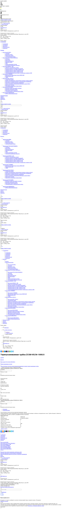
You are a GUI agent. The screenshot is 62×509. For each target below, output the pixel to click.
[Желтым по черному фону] (0, 8)
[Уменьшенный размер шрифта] (1, 2)
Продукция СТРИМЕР (8, 74)
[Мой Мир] (4, 351)
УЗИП (6, 77)
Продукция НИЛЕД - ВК (8, 66)
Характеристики (6, 410)
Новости (2, 98)
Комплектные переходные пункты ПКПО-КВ (14, 75)
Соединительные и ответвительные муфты (14, 91)
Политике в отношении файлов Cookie (36, 505)
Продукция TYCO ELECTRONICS (10, 57)
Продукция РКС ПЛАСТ (8, 78)
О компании (3, 41)
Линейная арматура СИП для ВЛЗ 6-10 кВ (14, 70)
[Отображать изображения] (1, 12)
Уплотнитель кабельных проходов (12, 65)
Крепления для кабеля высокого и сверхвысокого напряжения (18, 81)
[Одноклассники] (3, 351)
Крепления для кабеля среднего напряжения (14, 82)
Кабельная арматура (9, 61)
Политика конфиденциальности (7, 487)
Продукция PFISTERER (8, 87)
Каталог (2, 50)
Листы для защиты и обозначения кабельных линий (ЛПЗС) (17, 83)
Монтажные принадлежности (11, 90)
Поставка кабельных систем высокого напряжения (10, 453)
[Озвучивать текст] (1, 16)
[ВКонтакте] (1, 351)
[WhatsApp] (9, 351)
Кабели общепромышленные (11, 93)
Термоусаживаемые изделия (11, 64)
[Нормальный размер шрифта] (1, 3)
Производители (4, 95)
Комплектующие (8, 62)
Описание (5, 409)
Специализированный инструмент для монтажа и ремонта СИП (18, 72)
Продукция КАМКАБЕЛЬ (8, 92)
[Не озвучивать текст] (1, 17)
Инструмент (7, 59)
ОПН (6, 63)
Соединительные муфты (10, 56)
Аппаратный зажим (9, 79)
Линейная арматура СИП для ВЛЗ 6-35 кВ (14, 71)
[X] (6, 351)
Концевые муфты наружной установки (13, 88)
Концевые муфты (9, 54)
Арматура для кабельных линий (12, 67)
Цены (1, 455)
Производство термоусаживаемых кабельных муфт (11, 452)
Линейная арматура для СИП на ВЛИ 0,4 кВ (14, 69)
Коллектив (5, 46)
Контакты (2, 99)
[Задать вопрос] (0, 373)
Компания (2, 432)
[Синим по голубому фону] (0, 9)
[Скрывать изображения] (1, 13)
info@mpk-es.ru (3, 27)
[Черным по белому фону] (0, 7)
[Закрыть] (0, 507)
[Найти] (1, 107)
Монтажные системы (9, 84)
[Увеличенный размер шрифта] (1, 4)
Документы (5, 44)
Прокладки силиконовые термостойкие (13, 86)
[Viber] (8, 351)
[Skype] (11, 351)
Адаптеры (7, 53)
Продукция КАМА (7, 52)
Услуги (2, 96)
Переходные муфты (9, 55)
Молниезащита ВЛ (9, 76)
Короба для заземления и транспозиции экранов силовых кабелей (19, 80)
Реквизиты (5, 48)
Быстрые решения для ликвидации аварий (14, 68)
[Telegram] (13, 351)
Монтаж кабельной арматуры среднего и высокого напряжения (13, 454)
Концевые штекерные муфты (11, 89)
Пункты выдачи (6, 47)
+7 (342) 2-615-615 (6, 23)
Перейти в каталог (4, 501)
